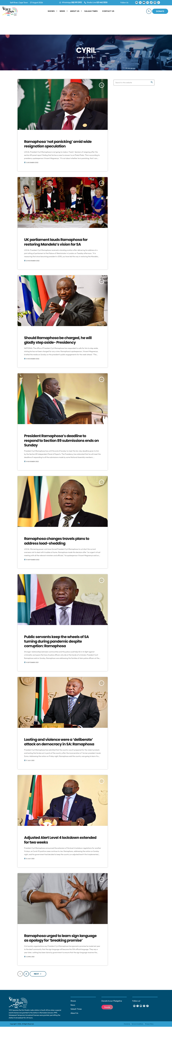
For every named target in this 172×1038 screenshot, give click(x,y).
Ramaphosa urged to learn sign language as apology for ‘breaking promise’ (60, 938)
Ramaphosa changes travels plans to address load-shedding (56, 541)
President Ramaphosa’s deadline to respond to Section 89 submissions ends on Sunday (61, 440)
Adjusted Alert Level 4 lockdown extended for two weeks (60, 840)
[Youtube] (144, 2)
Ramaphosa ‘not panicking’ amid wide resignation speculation (57, 144)
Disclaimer (127, 1024)
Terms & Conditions (137, 1024)
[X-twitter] (140, 2)
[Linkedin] (155, 2)
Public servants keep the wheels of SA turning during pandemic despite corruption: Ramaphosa (56, 641)
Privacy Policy (149, 1024)
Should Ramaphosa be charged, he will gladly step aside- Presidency (58, 340)
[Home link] (9, 11)
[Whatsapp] (158, 2)
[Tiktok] (151, 2)
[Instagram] (147, 2)
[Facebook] (136, 2)
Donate (160, 11)
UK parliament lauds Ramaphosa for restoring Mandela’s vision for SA (56, 242)
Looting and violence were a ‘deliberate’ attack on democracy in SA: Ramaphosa (59, 742)
